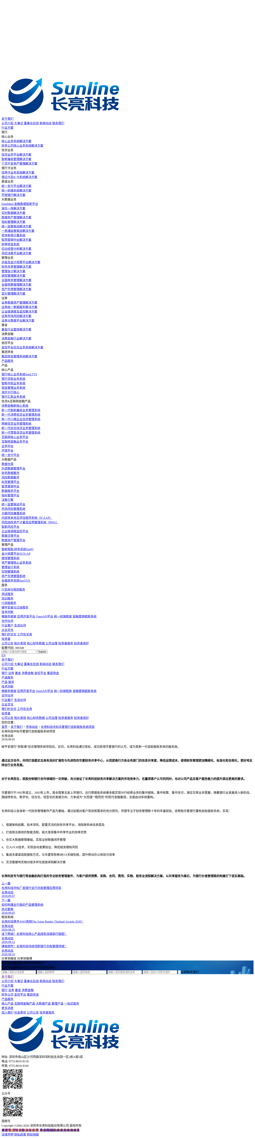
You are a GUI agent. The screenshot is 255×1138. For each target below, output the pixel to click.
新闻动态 (46, 123)
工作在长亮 (24, 634)
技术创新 (7, 612)
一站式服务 (71, 1003)
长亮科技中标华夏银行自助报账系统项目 (68, 726)
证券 (11, 673)
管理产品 (57, 1003)
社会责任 (20, 1012)
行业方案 (7, 127)
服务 (11, 682)
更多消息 (7, 1008)
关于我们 (7, 118)
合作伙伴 (7, 621)
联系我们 (58, 123)
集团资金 (53, 673)
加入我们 (7, 1012)
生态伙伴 (20, 625)
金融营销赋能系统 (85, 616)
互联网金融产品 (24, 1003)
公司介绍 (7, 123)
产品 (4, 682)
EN (3, 655)
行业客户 (7, 625)
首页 (4, 726)
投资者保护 (81, 643)
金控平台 (40, 673)
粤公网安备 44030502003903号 (59, 1130)
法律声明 (7, 1134)
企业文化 (7, 629)
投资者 (5, 638)
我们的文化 (8, 634)
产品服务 (7, 360)
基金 (18, 673)
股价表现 (20, 643)
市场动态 (32, 726)
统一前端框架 (63, 616)
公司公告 (7, 643)
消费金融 (28, 673)
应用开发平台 (26, 616)
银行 (4, 673)
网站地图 (33, 1134)
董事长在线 (31, 123)
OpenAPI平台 (44, 616)
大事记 (18, 123)
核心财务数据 (36, 643)
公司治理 (51, 643)
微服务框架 (8, 616)
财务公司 (7, 994)
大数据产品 (43, 1003)
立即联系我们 (190, 972)
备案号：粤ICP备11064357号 (20, 1130)
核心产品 (7, 1003)
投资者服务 (65, 643)
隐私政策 (20, 1134)
